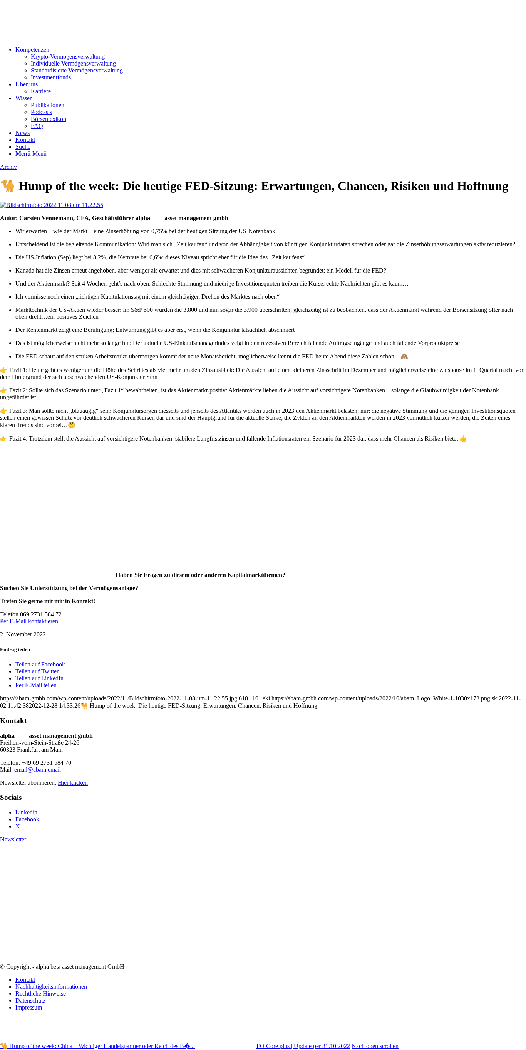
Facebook (27, 819)
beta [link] (157, 218)
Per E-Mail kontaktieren (29, 621)
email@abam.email (37, 769)
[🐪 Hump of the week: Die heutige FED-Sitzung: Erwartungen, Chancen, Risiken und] (51, 205)
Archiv (8, 166)
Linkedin (26, 812)
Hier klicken (73, 782)
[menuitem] (270, 63)
